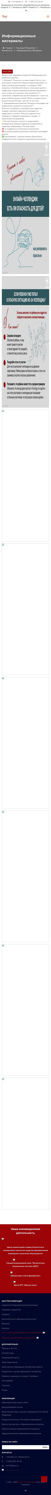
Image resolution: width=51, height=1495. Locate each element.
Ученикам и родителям (25, 48)
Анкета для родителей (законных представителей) (22, 1332)
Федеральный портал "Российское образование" (21, 1420)
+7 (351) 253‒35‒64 (35, 2)
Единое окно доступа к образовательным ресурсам (23, 1424)
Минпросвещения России (12, 1407)
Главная (8, 48)
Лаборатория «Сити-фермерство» (25, 1276)
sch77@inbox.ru (17, 2)
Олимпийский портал (10, 1358)
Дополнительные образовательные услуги (19, 1319)
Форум (4, 1390)
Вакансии (6, 1324)
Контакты (5, 1328)
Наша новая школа (9, 1362)
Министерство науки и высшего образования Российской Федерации (25, 1413)
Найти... (45, 1447)
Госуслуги (6, 1385)
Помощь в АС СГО (9, 1348)
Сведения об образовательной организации (20, 1305)
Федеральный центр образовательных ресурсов (21, 1433)
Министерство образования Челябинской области (22, 1367)
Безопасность (7, 50)
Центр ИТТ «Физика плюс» (25, 1285)
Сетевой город (8, 1353)
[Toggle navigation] (48, 16)
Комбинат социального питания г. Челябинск (20, 1376)
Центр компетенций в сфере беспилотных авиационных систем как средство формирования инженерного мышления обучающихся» (25, 1250)
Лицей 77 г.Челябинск (27, 1482)
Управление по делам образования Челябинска (21, 1371)
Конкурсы (6, 1314)
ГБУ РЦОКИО (7, 1381)
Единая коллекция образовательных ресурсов (20, 1429)
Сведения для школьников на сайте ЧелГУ (19, 1338)
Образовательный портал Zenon (15, 1402)
